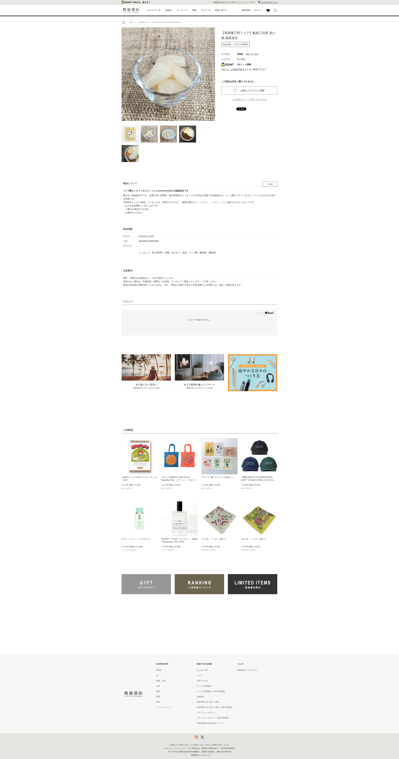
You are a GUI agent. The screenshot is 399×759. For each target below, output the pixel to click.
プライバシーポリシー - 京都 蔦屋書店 (213, 718)
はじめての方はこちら (268, 2)
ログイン (258, 10)
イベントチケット (163, 707)
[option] (168, 74)
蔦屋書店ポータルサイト (247, 670)
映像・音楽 (161, 681)
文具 (158, 686)
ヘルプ (199, 675)
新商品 (168, 10)
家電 (158, 697)
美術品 (159, 670)
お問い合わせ (202, 681)
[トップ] (124, 22)
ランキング (182, 10)
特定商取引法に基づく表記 (208, 702)
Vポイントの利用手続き (233, 69)
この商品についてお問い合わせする (249, 99)
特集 (194, 10)
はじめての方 (202, 670)
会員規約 (200, 697)
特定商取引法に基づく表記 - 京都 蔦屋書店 (214, 707)
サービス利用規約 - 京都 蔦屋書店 (211, 691)
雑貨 (158, 691)
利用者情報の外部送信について (210, 723)
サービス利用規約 (204, 686)
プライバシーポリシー (206, 712)
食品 (158, 702)
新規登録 (246, 10)
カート (268, 12)
